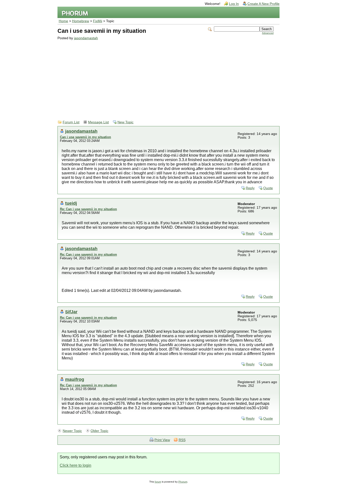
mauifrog (74, 379)
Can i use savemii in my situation (85, 137)
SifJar (71, 311)
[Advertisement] (165, 77)
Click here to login (75, 465)
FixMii (97, 21)
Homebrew (80, 21)
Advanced (268, 33)
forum (158, 481)
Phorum (182, 481)
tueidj (71, 203)
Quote (268, 188)
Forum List (71, 122)
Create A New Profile (263, 4)
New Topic (125, 122)
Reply (250, 188)
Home (63, 21)
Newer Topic (72, 431)
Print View (162, 440)
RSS (182, 440)
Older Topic (99, 431)
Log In (234, 4)
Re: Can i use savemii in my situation (88, 209)
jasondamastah (86, 38)
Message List (98, 122)
